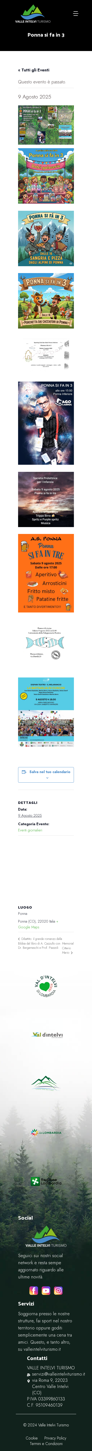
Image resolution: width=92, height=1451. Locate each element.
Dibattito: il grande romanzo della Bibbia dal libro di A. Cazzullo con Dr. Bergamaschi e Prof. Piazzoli (40, 943)
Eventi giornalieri (30, 830)
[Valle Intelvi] (33, 14)
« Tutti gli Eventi (33, 70)
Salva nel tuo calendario (49, 771)
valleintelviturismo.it (42, 1349)
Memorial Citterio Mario (68, 948)
